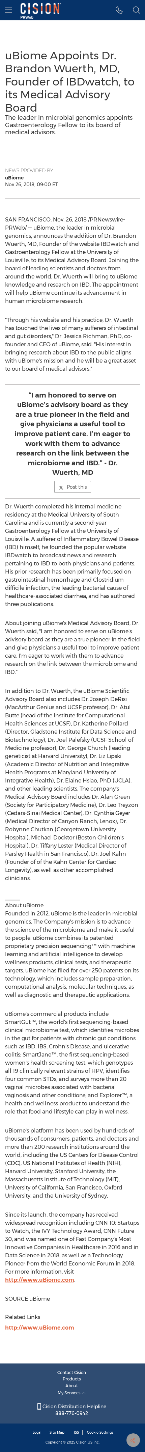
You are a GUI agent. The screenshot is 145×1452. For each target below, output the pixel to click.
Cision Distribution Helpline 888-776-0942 (73, 1409)
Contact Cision (71, 1372)
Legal (37, 1432)
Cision (81, 1442)
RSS (75, 1432)
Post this (77, 487)
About (71, 1385)
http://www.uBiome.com (39, 1280)
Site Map (57, 1432)
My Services (70, 1392)
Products (72, 1378)
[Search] (136, 10)
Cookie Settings (100, 1432)
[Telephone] (119, 10)
